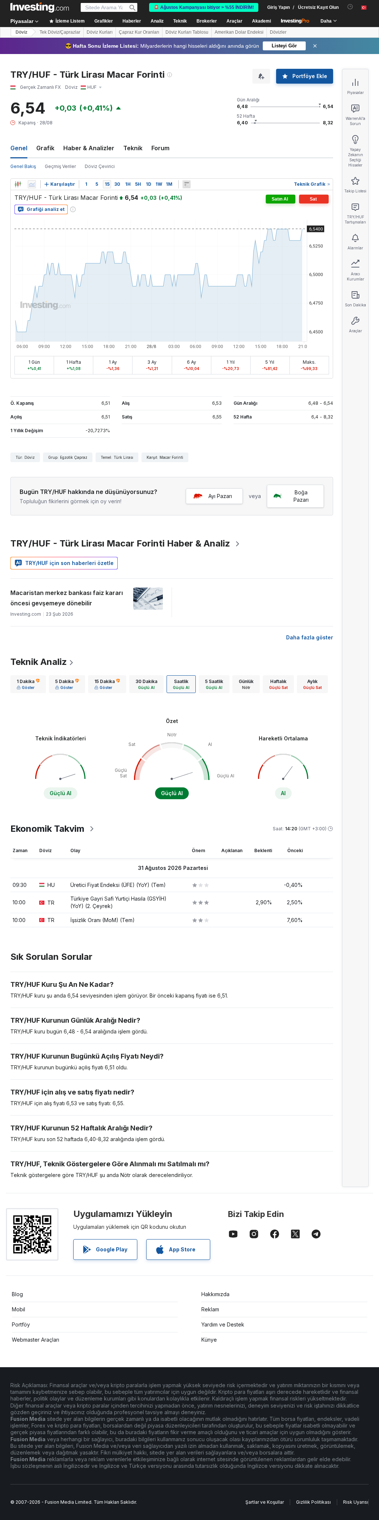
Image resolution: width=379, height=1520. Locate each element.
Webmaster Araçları (35, 1339)
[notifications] (350, 6)
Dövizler (278, 32)
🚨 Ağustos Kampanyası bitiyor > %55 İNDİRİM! (204, 7)
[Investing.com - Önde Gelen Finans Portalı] (39, 7)
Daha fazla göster (309, 637)
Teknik (132, 148)
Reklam (210, 1309)
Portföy (21, 1324)
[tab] (28, 684)
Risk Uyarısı (355, 1502)
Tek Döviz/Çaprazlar (60, 32)
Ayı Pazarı (220, 496)
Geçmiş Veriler (60, 166)
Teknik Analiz (38, 661)
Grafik (45, 148)
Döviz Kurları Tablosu (186, 32)
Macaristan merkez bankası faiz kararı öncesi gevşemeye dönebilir (66, 598)
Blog (17, 1294)
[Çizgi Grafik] (32, 184)
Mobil (18, 1309)
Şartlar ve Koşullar (264, 1502)
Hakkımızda (215, 1294)
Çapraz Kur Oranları (139, 32)
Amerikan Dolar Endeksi (239, 32)
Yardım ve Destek (222, 1324)
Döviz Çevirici (100, 166)
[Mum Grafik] (18, 184)
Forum (160, 148)
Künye (209, 1339)
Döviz (21, 32)
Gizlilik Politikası (313, 1502)
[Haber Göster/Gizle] (186, 184)
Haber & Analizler (88, 148)
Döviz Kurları (100, 32)
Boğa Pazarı (301, 496)
